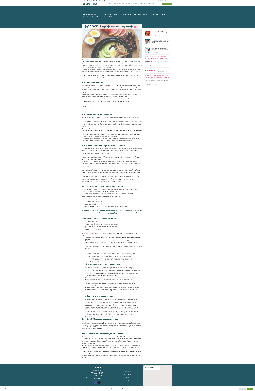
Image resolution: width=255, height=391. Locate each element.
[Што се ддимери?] (150, 70)
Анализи (122, 4)
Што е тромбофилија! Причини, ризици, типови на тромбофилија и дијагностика (159, 33)
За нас (115, 4)
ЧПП (127, 380)
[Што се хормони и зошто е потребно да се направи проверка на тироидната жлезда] (147, 44)
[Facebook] (95, 382)
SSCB (141, 4)
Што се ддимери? (161, 69)
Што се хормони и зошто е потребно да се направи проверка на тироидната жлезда (160, 41)
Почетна (109, 4)
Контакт (151, 4)
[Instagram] (99, 382)
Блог (145, 4)
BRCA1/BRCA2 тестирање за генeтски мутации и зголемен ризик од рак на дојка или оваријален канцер (156, 63)
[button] (167, 4)
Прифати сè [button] (250, 388)
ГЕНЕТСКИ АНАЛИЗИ (132, 4)
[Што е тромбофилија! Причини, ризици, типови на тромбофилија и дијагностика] (147, 35)
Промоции (127, 374)
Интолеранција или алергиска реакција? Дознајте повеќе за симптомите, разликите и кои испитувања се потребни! (157, 81)
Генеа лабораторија (88, 233)
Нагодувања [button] (242, 388)
